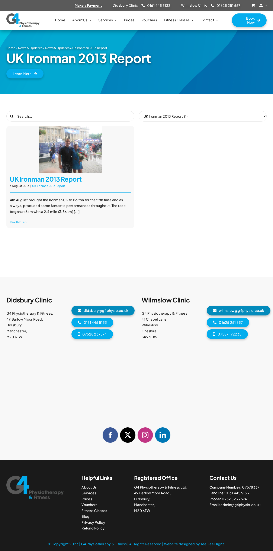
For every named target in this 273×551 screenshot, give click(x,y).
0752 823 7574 (234, 499)
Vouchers (89, 504)
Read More (17, 222)
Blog (85, 516)
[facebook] (110, 435)
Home (10, 48)
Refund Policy (93, 528)
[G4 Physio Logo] (22, 15)
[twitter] (127, 435)
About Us (89, 487)
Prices (86, 499)
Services (88, 493)
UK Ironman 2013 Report (45, 179)
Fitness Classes (94, 510)
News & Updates (30, 48)
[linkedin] (162, 435)
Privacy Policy (93, 522)
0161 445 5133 (237, 493)
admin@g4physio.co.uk (241, 504)
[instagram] (145, 435)
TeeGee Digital (213, 544)
